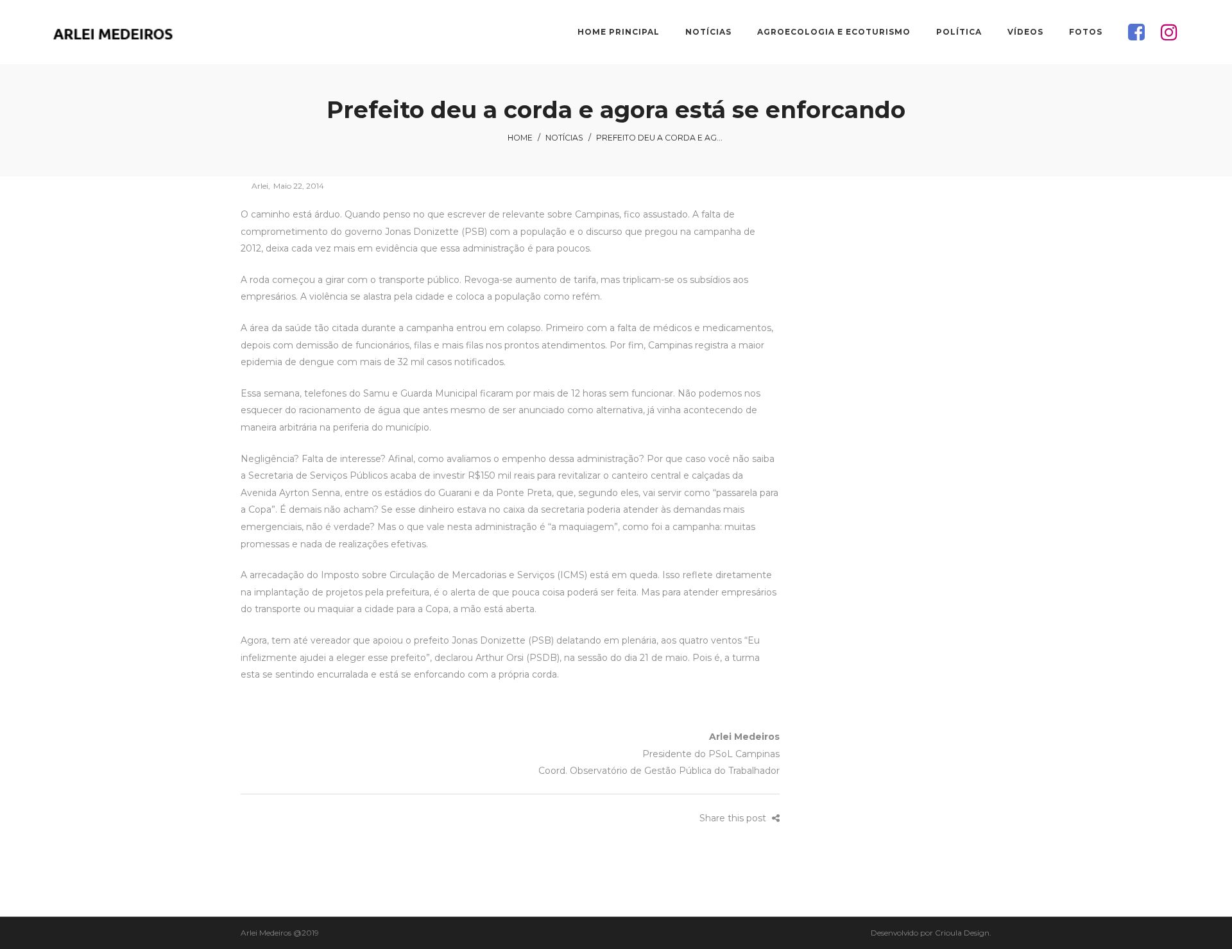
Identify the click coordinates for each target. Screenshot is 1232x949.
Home (520, 137)
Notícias (564, 137)
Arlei (254, 186)
